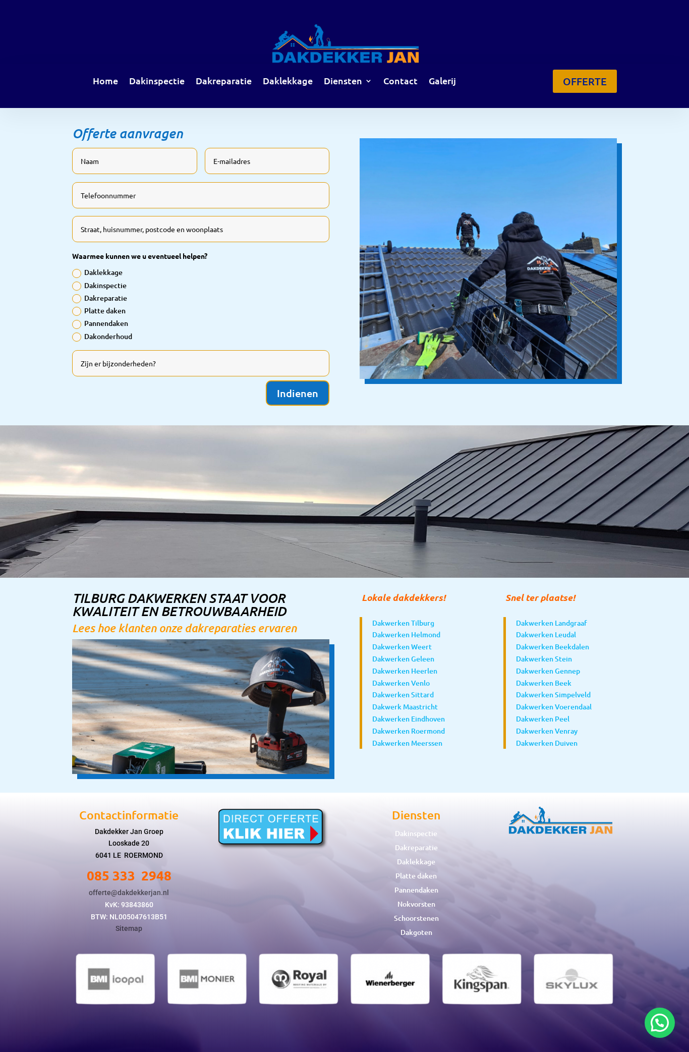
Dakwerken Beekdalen (552, 646)
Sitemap (129, 928)
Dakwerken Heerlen (404, 671)
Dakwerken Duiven (547, 743)
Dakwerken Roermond (408, 731)
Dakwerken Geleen (403, 658)
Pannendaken (106, 323)
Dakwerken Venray (547, 731)
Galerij (442, 81)
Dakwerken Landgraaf (551, 623)
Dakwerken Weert (402, 646)
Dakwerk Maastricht (405, 706)
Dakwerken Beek (543, 683)
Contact (400, 81)
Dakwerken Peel (542, 719)
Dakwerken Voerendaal (554, 706)
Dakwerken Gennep (548, 671)
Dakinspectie (157, 81)
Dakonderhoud (108, 336)
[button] (660, 1023)
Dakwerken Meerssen (407, 743)
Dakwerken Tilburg (403, 623)
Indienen (297, 393)
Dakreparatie (224, 81)
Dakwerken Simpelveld (553, 694)
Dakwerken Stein (544, 658)
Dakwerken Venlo (401, 683)
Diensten (343, 81)
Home (105, 81)
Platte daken (105, 310)
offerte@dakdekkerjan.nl (129, 893)
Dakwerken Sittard (403, 694)
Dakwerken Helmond (406, 634)
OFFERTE (585, 81)
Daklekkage (288, 81)
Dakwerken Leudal (546, 634)
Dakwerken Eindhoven (408, 719)
